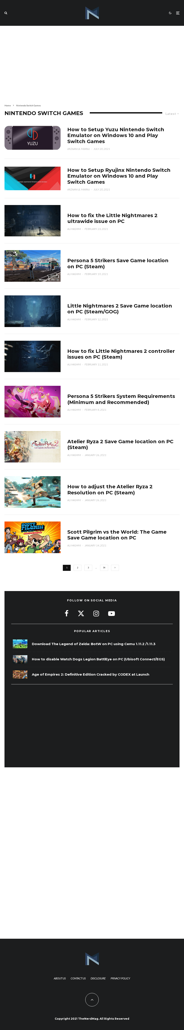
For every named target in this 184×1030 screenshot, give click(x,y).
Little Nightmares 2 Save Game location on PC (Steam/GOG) (119, 309)
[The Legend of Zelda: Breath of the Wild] (20, 643)
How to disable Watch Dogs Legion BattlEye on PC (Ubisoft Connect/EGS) (98, 659)
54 (104, 567)
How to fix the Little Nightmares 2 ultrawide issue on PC (112, 218)
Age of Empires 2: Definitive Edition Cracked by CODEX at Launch (90, 674)
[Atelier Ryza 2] (32, 447)
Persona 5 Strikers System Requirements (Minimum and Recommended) (121, 399)
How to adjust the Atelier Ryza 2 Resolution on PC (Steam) (110, 489)
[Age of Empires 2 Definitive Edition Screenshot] (20, 674)
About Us (60, 978)
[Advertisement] (92, 64)
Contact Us (78, 978)
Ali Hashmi (74, 229)
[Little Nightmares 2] (32, 221)
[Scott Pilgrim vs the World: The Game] (32, 537)
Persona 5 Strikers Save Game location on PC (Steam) (118, 263)
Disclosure (98, 978)
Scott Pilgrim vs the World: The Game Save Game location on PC (116, 535)
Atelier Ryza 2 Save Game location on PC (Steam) (120, 444)
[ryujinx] (32, 178)
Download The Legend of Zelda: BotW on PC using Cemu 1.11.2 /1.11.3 (94, 644)
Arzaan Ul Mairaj (78, 149)
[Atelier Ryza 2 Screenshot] (32, 492)
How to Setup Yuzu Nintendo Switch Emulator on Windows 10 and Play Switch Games (115, 135)
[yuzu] (32, 138)
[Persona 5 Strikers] (32, 266)
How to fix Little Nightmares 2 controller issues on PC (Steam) (121, 354)
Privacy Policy (120, 978)
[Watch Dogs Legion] (20, 659)
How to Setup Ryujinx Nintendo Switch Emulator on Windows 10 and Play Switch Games (119, 176)
